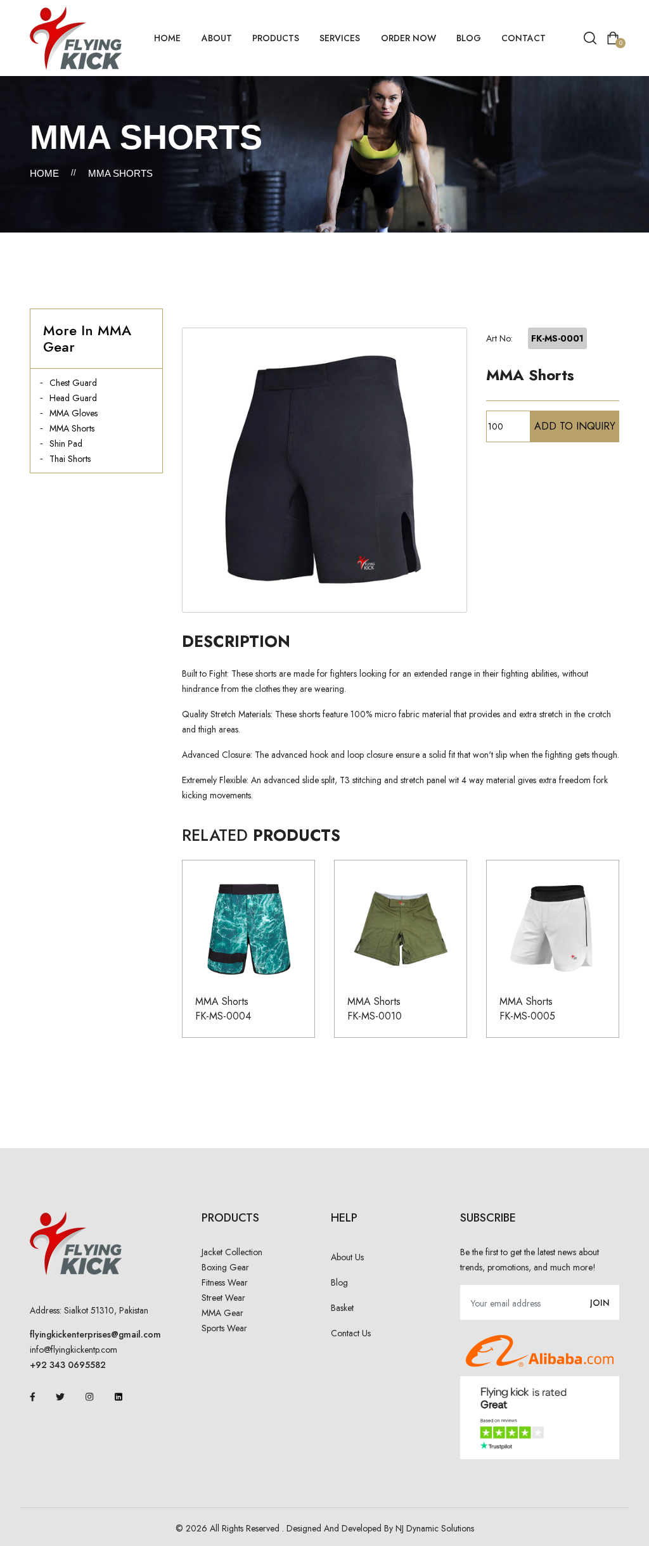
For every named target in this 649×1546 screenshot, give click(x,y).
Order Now (408, 38)
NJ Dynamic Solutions (434, 1528)
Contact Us (351, 1333)
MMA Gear (222, 1312)
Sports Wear (224, 1328)
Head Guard (73, 398)
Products (275, 38)
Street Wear (223, 1297)
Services (339, 38)
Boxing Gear (225, 1267)
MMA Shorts (71, 428)
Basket (342, 1307)
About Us (347, 1257)
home (167, 38)
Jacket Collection (232, 1252)
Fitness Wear (225, 1282)
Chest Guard (73, 382)
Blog (468, 38)
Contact (523, 38)
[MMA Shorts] (324, 470)
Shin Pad (65, 443)
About (217, 38)
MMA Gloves (73, 413)
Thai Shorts (70, 458)
